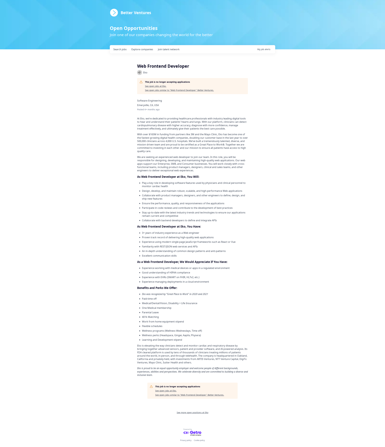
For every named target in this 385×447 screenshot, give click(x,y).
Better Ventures (136, 12)
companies (142, 49)
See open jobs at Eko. (155, 86)
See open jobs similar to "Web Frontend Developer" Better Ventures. (179, 90)
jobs (120, 49)
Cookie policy (199, 440)
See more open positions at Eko (192, 412)
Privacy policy (185, 440)
